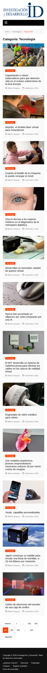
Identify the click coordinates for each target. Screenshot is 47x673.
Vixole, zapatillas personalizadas (22, 512)
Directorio (24, 663)
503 (36, 624)
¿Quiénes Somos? (10, 663)
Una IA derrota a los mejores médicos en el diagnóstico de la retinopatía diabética (22, 222)
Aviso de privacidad (10, 669)
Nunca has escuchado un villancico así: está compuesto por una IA (23, 317)
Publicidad (35, 663)
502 (29, 624)
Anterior (8, 624)
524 (31, 630)
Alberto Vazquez (14, 88)
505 (11, 630)
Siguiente (8, 637)
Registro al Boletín (20, 666)
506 (18, 630)
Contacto (6, 666)
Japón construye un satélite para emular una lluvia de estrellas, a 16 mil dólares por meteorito (22, 558)
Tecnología (10, 71)
